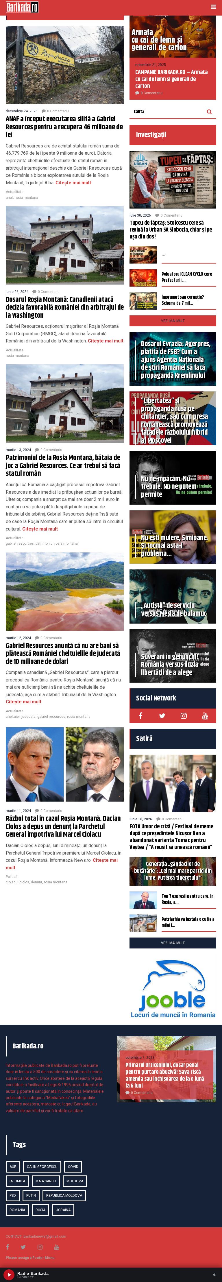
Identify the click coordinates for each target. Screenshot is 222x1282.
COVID (73, 1167)
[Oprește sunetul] (214, 1275)
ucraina (63, 1210)
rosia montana (26, 198)
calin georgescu (42, 1167)
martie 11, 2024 (18, 811)
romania (17, 1210)
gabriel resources (20, 543)
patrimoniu (44, 543)
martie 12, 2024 (18, 638)
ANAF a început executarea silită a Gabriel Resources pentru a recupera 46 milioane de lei (64, 127)
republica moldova (64, 1196)
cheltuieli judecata (21, 717)
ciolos (24, 882)
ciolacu (12, 882)
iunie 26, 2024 (17, 292)
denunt (36, 882)
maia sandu (46, 1181)
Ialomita (17, 1181)
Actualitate (14, 192)
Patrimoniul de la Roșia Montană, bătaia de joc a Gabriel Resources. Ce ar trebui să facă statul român (63, 465)
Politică (12, 877)
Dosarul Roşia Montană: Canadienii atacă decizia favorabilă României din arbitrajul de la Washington (65, 307)
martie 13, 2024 (18, 450)
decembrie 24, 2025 (22, 111)
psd (13, 1196)
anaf (9, 198)
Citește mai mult (72, 182)
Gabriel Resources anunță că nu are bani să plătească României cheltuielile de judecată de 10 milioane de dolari (63, 654)
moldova (74, 1181)
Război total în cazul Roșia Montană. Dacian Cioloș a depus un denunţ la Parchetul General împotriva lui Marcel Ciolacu (63, 826)
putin (31, 1196)
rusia (40, 1210)
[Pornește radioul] (8, 1274)
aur (13, 1167)
